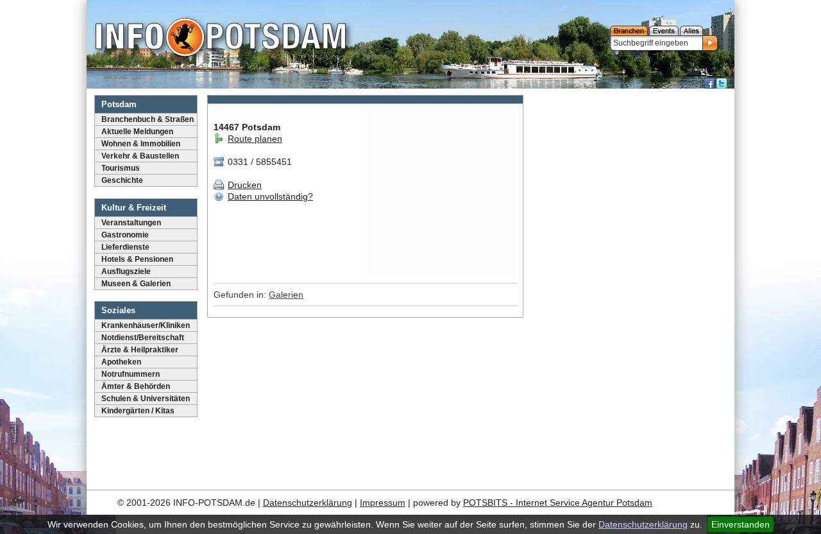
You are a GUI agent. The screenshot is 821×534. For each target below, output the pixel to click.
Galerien (286, 294)
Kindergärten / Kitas (137, 410)
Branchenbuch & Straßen (147, 119)
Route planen (255, 139)
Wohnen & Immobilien (140, 143)
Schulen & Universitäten (145, 398)
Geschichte (122, 180)
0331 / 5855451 (258, 162)
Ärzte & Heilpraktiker (139, 349)
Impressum (382, 502)
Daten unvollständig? (270, 196)
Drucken (245, 185)
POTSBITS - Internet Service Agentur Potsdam (557, 502)
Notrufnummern (130, 374)
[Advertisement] (630, 285)
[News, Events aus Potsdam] (221, 38)
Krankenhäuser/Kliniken (145, 325)
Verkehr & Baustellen (140, 155)
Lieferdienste (125, 247)
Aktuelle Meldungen (137, 131)
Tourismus (120, 168)
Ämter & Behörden (135, 386)
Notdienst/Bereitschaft (142, 337)
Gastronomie (125, 234)
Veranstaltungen (131, 222)
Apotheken (121, 361)
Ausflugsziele (126, 271)
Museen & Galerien (136, 283)
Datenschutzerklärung (643, 524)
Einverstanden (740, 524)
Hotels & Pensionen (137, 259)
